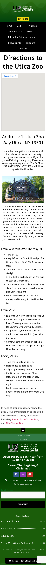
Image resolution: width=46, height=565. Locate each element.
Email (7, 490)
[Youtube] (30, 474)
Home (9, 25)
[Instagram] (23, 474)
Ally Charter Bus (14, 423)
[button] (23, 430)
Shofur (15, 419)
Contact (23, 48)
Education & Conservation (21, 37)
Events (30, 31)
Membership (15, 31)
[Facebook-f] (16, 474)
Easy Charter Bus (29, 419)
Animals (33, 25)
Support (30, 42)
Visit (19, 25)
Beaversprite (14, 42)
